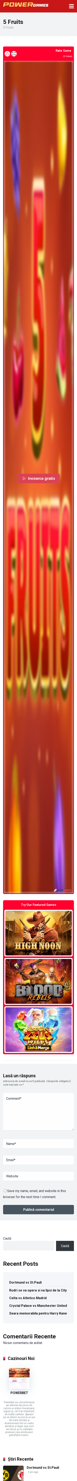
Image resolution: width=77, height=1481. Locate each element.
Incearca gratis (41, 478)
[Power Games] (25, 4)
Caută (7, 1238)
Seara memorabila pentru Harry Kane (38, 1313)
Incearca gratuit (38, 933)
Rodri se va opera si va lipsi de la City (38, 1290)
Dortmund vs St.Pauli (25, 1282)
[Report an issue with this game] (7, 53)
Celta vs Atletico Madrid (28, 1298)
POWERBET (19, 1393)
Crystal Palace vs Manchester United (38, 1306)
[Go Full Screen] (14, 53)
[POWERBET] (19, 1388)
